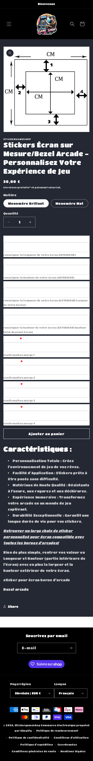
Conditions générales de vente (34, 751)
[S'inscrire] (71, 648)
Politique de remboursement (57, 730)
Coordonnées (67, 744)
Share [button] (13, 606)
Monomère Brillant (26, 203)
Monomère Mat (70, 203)
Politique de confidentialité (29, 737)
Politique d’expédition (36, 744)
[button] (9, 24)
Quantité (10, 213)
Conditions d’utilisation (71, 737)
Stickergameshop (27, 725)
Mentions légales (73, 751)
